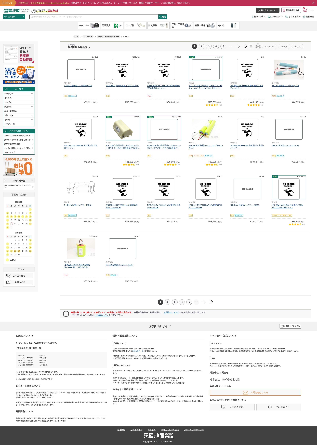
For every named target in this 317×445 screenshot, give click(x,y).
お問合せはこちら (259, 392)
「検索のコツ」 (102, 315)
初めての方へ (260, 16)
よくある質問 (295, 16)
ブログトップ (9, 152)
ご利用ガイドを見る (292, 326)
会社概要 (310, 16)
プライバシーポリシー (194, 430)
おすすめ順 (269, 46)
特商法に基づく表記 (170, 430)
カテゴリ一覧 (9, 124)
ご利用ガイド (277, 16)
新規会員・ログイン (269, 10)
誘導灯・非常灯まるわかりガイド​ (17, 140)
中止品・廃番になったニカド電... (17, 148)
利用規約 (152, 430)
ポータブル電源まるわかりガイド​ (17, 135)
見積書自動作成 (292, 10)
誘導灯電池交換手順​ (12, 144)
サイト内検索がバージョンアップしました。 (17, 186)
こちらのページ (137, 351)
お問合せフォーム (172, 312)
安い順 (297, 46)
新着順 (284, 46)
